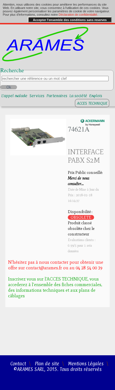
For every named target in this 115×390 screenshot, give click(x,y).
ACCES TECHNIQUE (92, 103)
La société (78, 95)
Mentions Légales (86, 363)
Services (37, 95)
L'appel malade (14, 95)
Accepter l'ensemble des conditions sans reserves (70, 20)
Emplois (95, 95)
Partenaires (57, 95)
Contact (18, 363)
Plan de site (47, 363)
